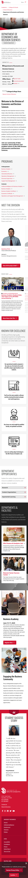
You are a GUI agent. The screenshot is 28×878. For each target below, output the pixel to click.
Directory (6, 829)
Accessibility (7, 842)
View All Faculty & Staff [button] (10, 265)
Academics (4, 7)
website (15, 83)
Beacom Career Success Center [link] (11, 574)
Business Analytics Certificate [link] (8, 191)
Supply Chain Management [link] (8, 181)
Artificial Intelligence (9, 825)
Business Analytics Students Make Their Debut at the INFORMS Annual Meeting (11, 296)
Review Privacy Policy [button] (12, 870)
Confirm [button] (12, 875)
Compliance (7, 844)
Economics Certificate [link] (6, 193)
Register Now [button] (9, 642)
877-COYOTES (4, 799)
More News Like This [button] (9, 318)
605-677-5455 (17, 78)
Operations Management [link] (7, 176)
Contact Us (4, 804)
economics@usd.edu (19, 81)
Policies (6, 832)
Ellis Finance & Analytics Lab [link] (13, 543)
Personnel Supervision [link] (7, 178)
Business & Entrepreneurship (10, 293)
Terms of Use (7, 851)
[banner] (12, 294)
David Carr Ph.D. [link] (5, 249)
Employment (7, 827)
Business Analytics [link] (6, 169)
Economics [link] (4, 171)
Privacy (5, 846)
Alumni (5, 822)
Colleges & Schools (13, 7)
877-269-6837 (4, 801)
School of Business (7, 10)
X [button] (26, 863)
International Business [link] (6, 174)
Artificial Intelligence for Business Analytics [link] (12, 186)
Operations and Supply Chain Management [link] (12, 196)
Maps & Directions (5, 807)
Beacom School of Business (9, 94)
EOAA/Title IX (7, 849)
